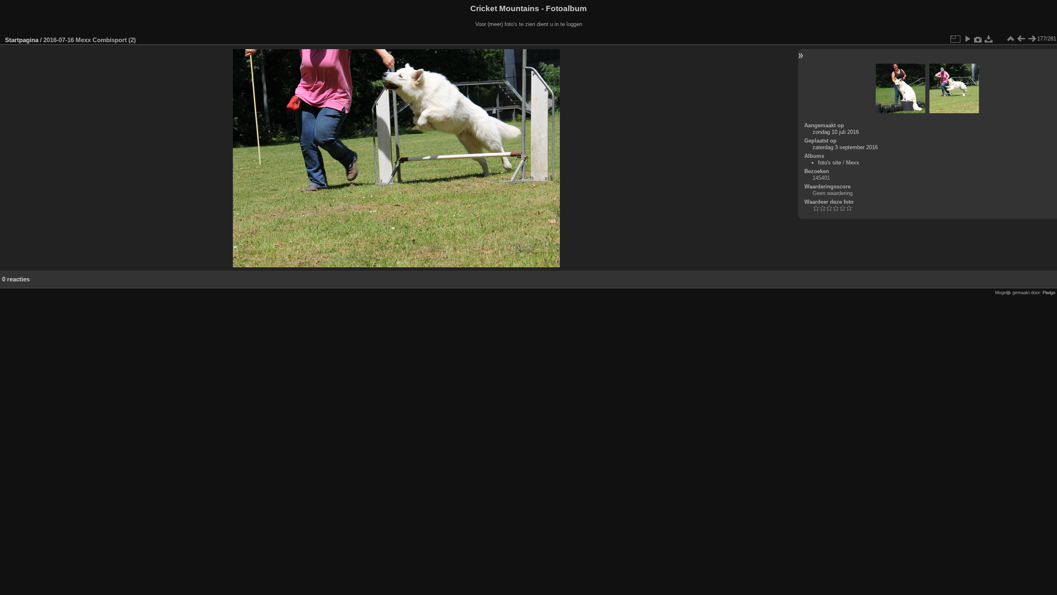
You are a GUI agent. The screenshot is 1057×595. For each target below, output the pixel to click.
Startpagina (21, 39)
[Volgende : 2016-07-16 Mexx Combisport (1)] (1031, 38)
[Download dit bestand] (989, 38)
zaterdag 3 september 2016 (845, 147)
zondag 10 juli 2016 (836, 132)
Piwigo (1049, 292)
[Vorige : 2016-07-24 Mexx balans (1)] (1021, 38)
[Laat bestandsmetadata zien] (978, 38)
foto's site (829, 162)
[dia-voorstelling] (967, 38)
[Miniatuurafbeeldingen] (1010, 38)
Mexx (852, 162)
